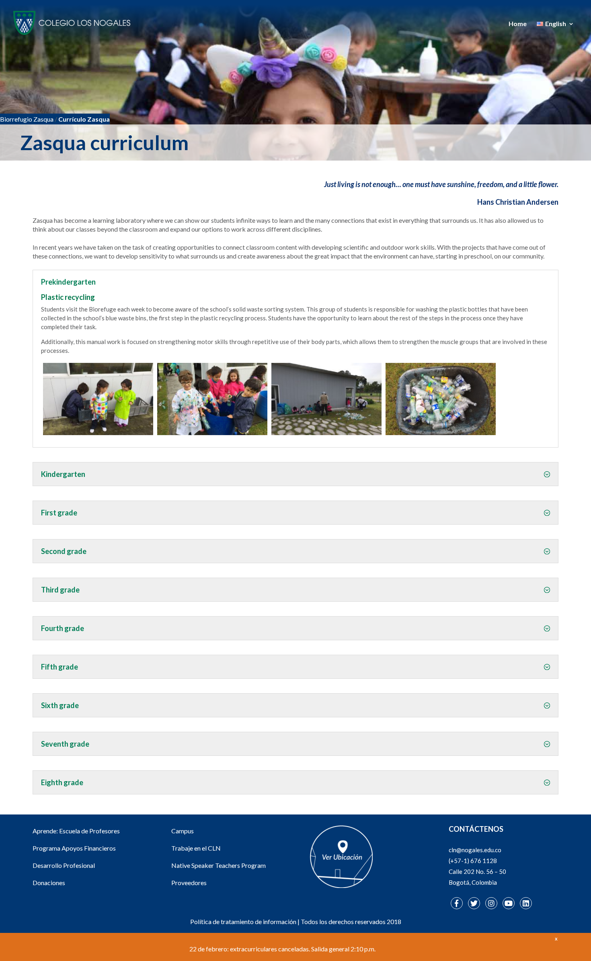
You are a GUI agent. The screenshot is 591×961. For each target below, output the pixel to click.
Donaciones (49, 882)
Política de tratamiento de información (243, 921)
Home (518, 24)
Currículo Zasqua (84, 119)
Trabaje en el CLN (196, 848)
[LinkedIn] (526, 903)
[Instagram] (491, 903)
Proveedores (189, 882)
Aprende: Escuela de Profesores (76, 831)
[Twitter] (474, 903)
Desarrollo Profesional (64, 865)
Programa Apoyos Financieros (74, 848)
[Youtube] (509, 903)
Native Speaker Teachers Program (218, 865)
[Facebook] (457, 903)
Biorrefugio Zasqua (26, 119)
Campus (182, 831)
